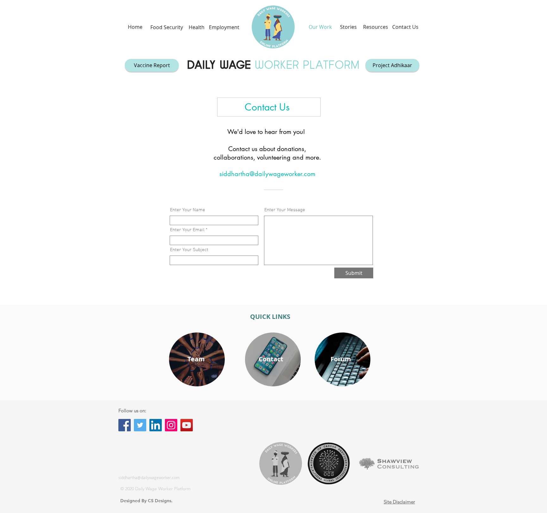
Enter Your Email (187, 230)
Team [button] (196, 359)
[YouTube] (186, 425)
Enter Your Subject (189, 250)
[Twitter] (140, 425)
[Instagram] (171, 425)
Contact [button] (271, 359)
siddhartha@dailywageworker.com (267, 174)
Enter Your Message (284, 210)
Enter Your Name (187, 210)
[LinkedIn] (155, 425)
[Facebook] (124, 425)
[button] (166, 27)
